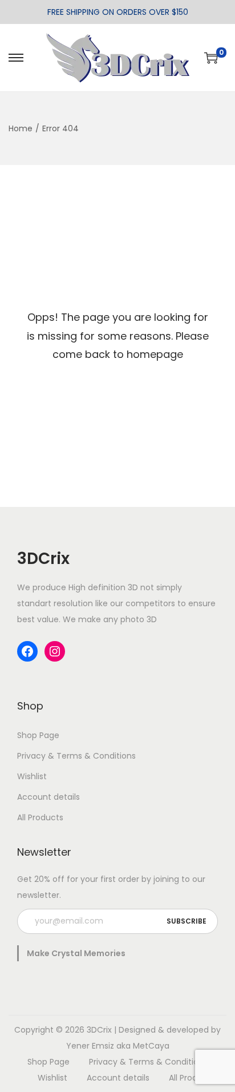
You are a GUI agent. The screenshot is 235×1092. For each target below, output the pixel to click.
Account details (48, 797)
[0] (211, 58)
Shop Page (38, 735)
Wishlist (32, 776)
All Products (40, 817)
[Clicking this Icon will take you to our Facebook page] (27, 651)
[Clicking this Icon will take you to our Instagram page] (54, 651)
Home (21, 128)
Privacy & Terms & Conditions (76, 755)
